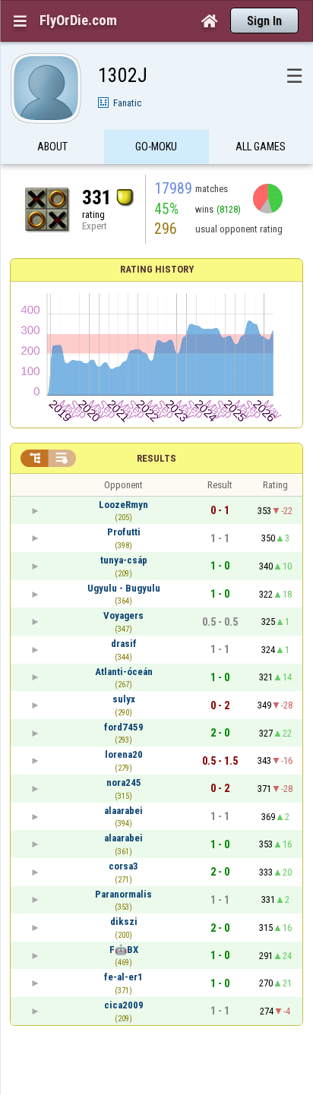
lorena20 (124, 754)
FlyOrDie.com (78, 20)
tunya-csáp (123, 560)
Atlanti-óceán (124, 671)
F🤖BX (123, 949)
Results (156, 458)
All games (261, 146)
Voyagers (123, 615)
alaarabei (123, 810)
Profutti (124, 532)
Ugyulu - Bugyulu (123, 588)
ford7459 (124, 727)
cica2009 (124, 1005)
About (52, 146)
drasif (124, 643)
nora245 (123, 782)
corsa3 (123, 866)
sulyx (123, 699)
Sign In (264, 21)
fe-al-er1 (123, 977)
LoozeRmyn (123, 504)
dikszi (124, 921)
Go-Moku (156, 146)
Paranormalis (123, 894)
